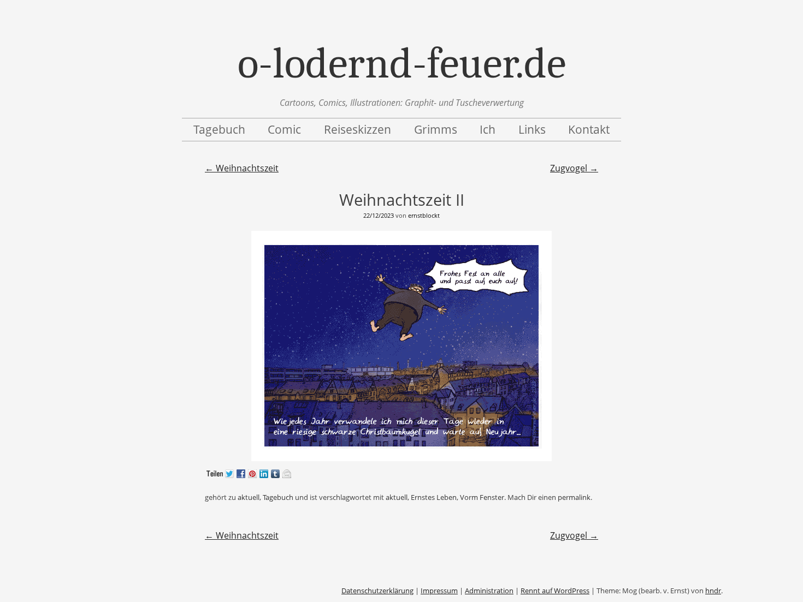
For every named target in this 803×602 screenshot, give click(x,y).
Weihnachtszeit (242, 168)
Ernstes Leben (434, 497)
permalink (574, 497)
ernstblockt (424, 215)
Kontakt (589, 129)
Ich (487, 129)
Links (532, 129)
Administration (489, 590)
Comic (284, 129)
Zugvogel (574, 168)
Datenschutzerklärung (377, 590)
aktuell (248, 497)
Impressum (439, 590)
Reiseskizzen (357, 129)
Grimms (435, 129)
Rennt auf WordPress (555, 590)
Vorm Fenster (482, 497)
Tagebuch (219, 129)
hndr (713, 590)
